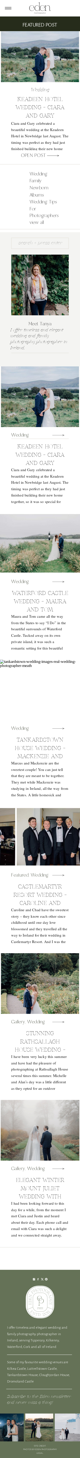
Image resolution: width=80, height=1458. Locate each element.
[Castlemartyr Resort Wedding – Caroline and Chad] (58, 875)
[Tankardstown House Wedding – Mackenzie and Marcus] (58, 728)
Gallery (18, 1022)
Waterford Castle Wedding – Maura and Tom (40, 602)
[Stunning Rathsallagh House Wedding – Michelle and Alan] (58, 1022)
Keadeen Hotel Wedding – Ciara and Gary (39, 107)
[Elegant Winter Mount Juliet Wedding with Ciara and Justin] (58, 1168)
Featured (19, 875)
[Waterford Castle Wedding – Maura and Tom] (58, 582)
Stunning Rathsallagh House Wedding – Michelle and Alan (40, 1050)
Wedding (40, 90)
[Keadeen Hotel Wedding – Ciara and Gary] (53, 155)
